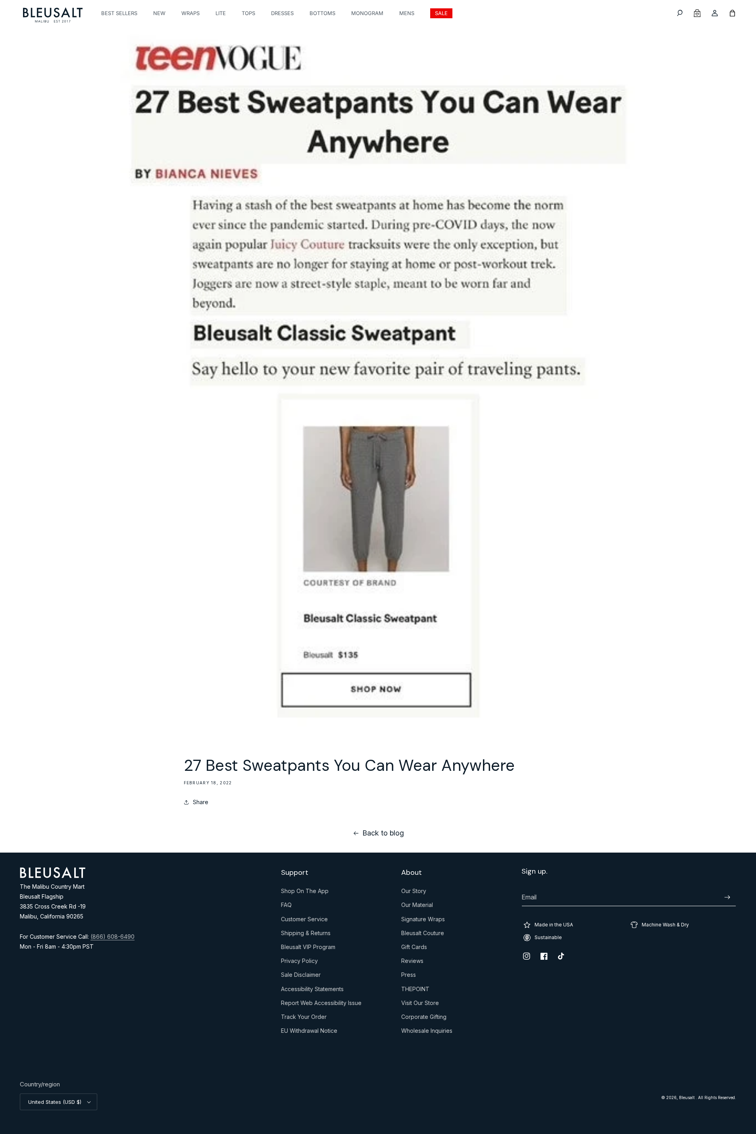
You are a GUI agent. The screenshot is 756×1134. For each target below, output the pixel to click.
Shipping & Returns (306, 935)
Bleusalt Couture (422, 935)
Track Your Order (304, 1018)
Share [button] (200, 802)
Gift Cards (414, 948)
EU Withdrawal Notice (309, 1032)
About (411, 872)
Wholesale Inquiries (426, 1032)
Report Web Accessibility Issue (321, 1004)
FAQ (286, 906)
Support (294, 872)
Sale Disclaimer (301, 976)
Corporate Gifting (423, 1018)
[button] (680, 13)
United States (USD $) (54, 1102)
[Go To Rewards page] (697, 13)
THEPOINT (415, 991)
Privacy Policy (299, 962)
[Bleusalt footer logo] (52, 876)
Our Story (413, 893)
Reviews (412, 962)
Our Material (417, 906)
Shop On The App (305, 893)
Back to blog (383, 833)
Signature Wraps (423, 921)
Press (408, 976)
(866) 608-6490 (112, 936)
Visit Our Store (420, 1004)
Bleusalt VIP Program (308, 948)
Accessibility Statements (312, 991)
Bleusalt (687, 1097)
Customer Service (304, 921)
